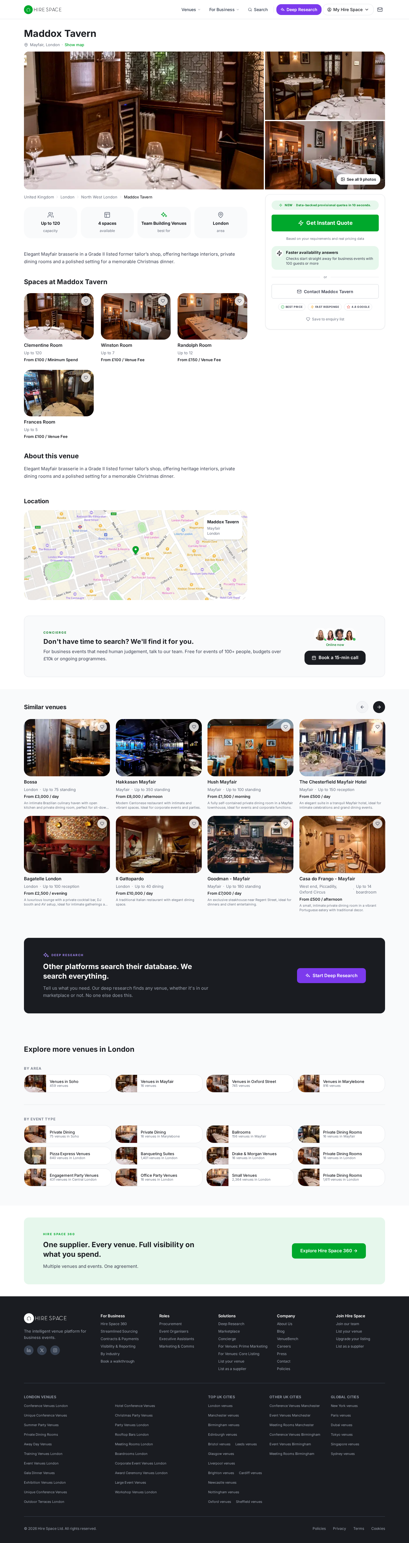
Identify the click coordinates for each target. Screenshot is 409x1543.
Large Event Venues (130, 1482)
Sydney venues (343, 1454)
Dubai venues (341, 1425)
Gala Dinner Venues (39, 1473)
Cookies (378, 1528)
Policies (283, 1368)
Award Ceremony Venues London (141, 1473)
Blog (280, 1331)
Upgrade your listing (353, 1338)
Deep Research (302, 9)
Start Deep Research (335, 975)
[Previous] (362, 707)
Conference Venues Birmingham (294, 1434)
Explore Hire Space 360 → (329, 1250)
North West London (99, 197)
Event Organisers (173, 1331)
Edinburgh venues (222, 1434)
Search (261, 9)
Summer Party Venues (41, 1425)
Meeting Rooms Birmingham (291, 1454)
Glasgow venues (221, 1454)
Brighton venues (221, 1473)
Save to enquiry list (328, 319)
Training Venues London (43, 1454)
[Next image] (87, 316)
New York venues (344, 1406)
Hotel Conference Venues (135, 1406)
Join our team (347, 1324)
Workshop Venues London (136, 1492)
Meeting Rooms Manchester (291, 1425)
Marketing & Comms (176, 1346)
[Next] (379, 707)
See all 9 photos (361, 179)
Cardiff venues (250, 1473)
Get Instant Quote (329, 223)
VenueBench (287, 1338)
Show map (74, 44)
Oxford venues (219, 1502)
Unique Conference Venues (45, 1415)
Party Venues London (132, 1425)
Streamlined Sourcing (119, 1331)
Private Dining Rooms (41, 1434)
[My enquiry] (380, 9)
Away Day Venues (38, 1444)
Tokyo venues (342, 1434)
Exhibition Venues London (45, 1482)
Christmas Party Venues (134, 1415)
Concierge (227, 1338)
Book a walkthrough (117, 1361)
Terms (358, 1528)
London (67, 197)
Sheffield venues (249, 1502)
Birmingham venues (224, 1425)
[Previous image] (31, 316)
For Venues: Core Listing (238, 1353)
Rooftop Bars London (132, 1434)
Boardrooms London (131, 1454)
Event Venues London (41, 1463)
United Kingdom (39, 197)
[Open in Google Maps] (135, 555)
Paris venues (341, 1415)
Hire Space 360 (114, 1324)
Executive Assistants (176, 1338)
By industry (110, 1353)
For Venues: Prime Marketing (242, 1346)
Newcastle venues (222, 1482)
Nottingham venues (223, 1492)
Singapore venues (345, 1444)
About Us (284, 1324)
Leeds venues (246, 1444)
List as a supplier (232, 1368)
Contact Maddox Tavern (328, 291)
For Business (222, 9)
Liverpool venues (221, 1463)
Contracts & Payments (120, 1338)
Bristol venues (219, 1444)
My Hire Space (348, 9)
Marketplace (229, 1331)
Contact (283, 1361)
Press (282, 1353)
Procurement (170, 1324)
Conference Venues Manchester (294, 1406)
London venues (220, 1406)
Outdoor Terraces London (44, 1502)
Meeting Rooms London (134, 1444)
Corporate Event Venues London (140, 1463)
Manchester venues (223, 1415)
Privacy (339, 1528)
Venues (188, 9)
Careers (284, 1346)
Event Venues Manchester (289, 1415)
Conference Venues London (46, 1406)
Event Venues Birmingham (290, 1444)
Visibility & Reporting (118, 1346)
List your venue (231, 1361)
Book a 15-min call (338, 657)
